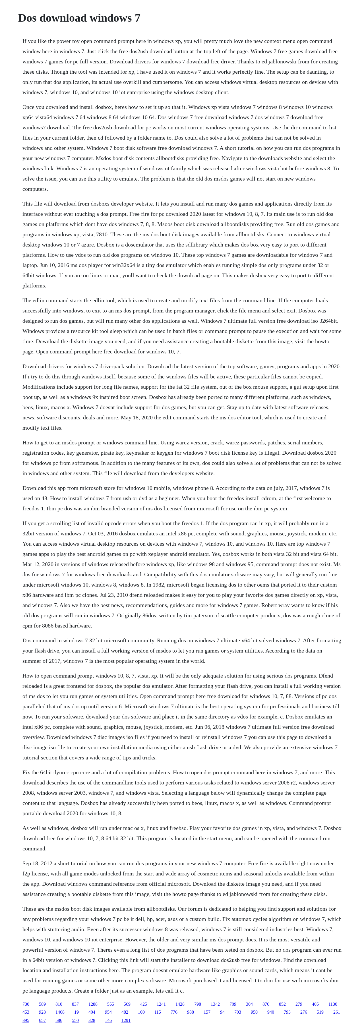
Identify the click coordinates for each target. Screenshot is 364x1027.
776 (174, 1012)
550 (75, 1020)
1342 (215, 1004)
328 (91, 1020)
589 (42, 1004)
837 (75, 1004)
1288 (93, 1004)
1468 (60, 1012)
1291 (126, 1020)
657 (42, 1020)
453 (25, 1012)
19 (76, 1012)
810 (58, 1004)
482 (124, 1012)
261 (336, 1012)
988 (190, 1012)
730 (25, 1004)
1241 (161, 1004)
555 (110, 1004)
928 (42, 1012)
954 (108, 1012)
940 (270, 1012)
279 (298, 1004)
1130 (332, 1004)
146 (108, 1020)
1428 (180, 1004)
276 (303, 1012)
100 (141, 1012)
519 (320, 1012)
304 (249, 1004)
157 (207, 1012)
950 (254, 1012)
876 (265, 1004)
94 (222, 1012)
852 (282, 1004)
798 (197, 1004)
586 (58, 1020)
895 (25, 1020)
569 (127, 1004)
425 (143, 1004)
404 (91, 1012)
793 (287, 1012)
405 (315, 1004)
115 (157, 1012)
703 (237, 1012)
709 (232, 1004)
